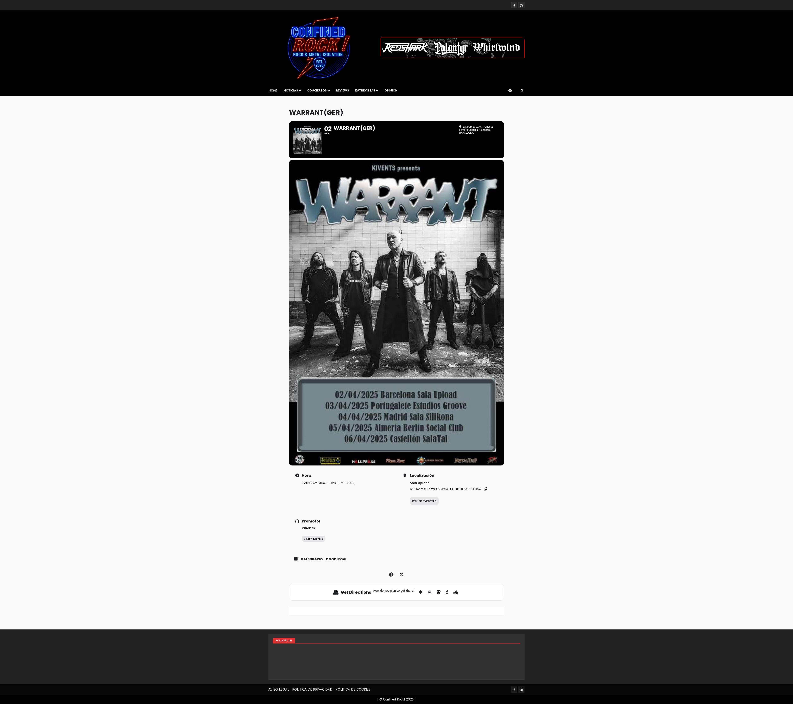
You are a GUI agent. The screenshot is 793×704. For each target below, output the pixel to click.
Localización (422, 475)
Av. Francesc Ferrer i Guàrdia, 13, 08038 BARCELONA (445, 489)
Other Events (423, 501)
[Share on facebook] (391, 575)
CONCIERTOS (317, 90)
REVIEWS (342, 90)
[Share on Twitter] (401, 575)
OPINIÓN (391, 90)
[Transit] (438, 592)
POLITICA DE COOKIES (353, 689)
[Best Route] (421, 592)
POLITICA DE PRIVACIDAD (312, 689)
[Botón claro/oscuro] (512, 91)
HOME (272, 90)
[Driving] (429, 592)
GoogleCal (336, 559)
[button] (522, 91)
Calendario (312, 559)
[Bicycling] (455, 592)
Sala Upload (420, 483)
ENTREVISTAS (365, 90)
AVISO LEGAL (278, 689)
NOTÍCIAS (291, 90)
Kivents (308, 528)
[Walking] (447, 592)
